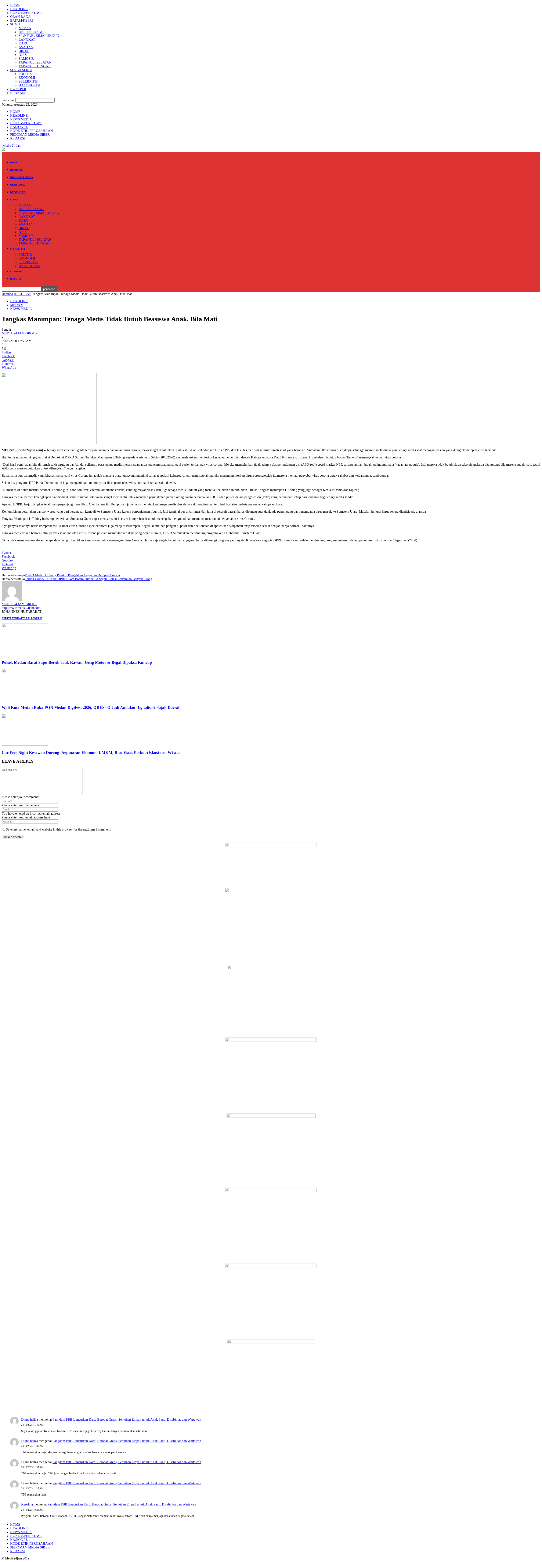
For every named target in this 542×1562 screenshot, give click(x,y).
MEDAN (25, 28)
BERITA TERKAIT (13, 618)
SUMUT (16, 24)
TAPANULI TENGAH (35, 66)
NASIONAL (19, 127)
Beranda (7, 294)
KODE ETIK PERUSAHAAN (31, 130)
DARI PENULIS (33, 618)
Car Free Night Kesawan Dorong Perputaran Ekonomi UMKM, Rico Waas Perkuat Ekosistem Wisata (91, 752)
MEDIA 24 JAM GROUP (19, 333)
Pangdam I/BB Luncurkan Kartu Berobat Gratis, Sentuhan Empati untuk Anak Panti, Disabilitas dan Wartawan (127, 1419)
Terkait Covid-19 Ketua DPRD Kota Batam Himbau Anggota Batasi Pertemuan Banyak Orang (88, 579)
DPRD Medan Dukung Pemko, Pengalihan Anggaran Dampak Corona (72, 575)
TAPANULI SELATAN (35, 62)
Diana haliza (29, 1419)
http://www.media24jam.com (21, 608)
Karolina (27, 1504)
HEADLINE (19, 9)
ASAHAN (26, 47)
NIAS (23, 55)
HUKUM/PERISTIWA (26, 13)
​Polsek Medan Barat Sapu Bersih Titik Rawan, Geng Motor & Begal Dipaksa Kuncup (77, 662)
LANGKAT (27, 39)
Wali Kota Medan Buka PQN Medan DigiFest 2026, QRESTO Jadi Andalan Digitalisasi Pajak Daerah (91, 707)
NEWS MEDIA (21, 119)
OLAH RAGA (20, 16)
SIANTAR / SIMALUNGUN (39, 35)
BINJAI (24, 51)
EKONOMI (27, 77)
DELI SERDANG (31, 32)
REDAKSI (17, 93)
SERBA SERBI (21, 70)
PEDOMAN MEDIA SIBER (30, 134)
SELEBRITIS (28, 81)
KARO (24, 43)
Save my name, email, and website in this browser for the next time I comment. (58, 829)
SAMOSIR (26, 58)
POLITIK (25, 74)
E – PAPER (18, 89)
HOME (15, 5)
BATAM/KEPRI (21, 20)
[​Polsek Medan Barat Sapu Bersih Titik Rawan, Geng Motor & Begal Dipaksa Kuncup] (25, 654)
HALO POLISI (29, 85)
